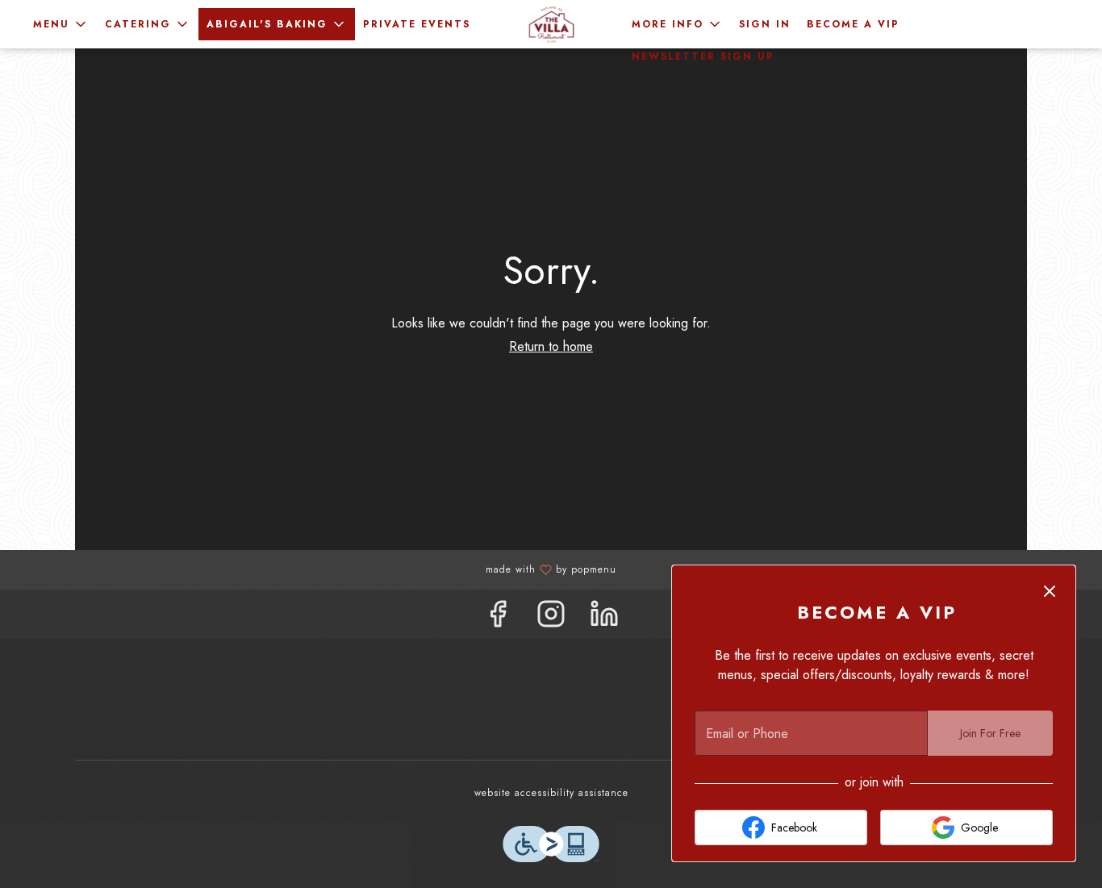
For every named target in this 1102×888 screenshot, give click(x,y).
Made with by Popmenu (314, 569)
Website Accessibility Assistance (551, 793)
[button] (61, 24)
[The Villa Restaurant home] (551, 24)
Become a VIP (853, 24)
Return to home (551, 346)
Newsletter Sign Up (703, 56)
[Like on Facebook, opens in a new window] (497, 618)
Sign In (765, 24)
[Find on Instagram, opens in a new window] (551, 618)
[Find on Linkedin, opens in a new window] (604, 618)
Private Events (416, 24)
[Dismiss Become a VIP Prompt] (1049, 591)
